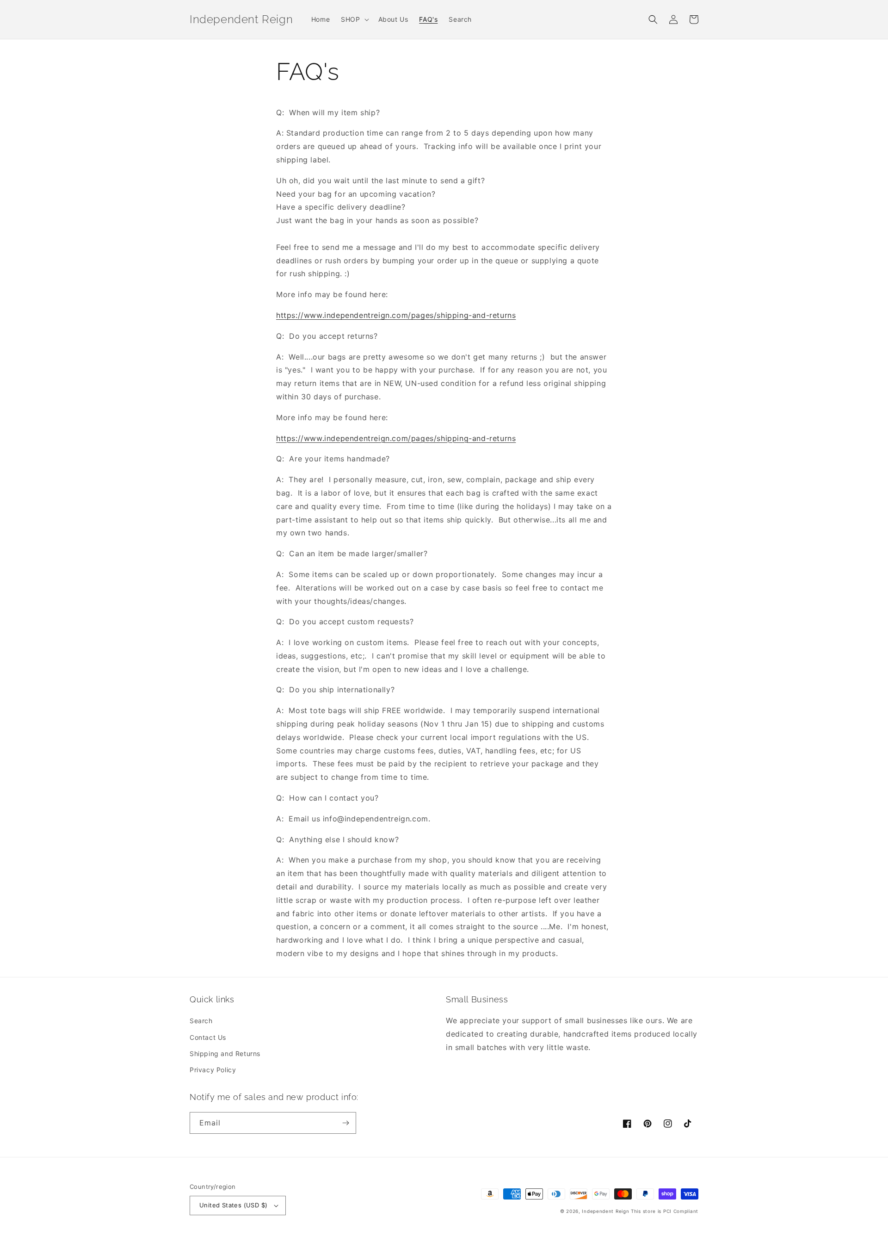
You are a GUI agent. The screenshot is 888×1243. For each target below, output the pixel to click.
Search (201, 1021)
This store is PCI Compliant (664, 1211)
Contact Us (208, 1037)
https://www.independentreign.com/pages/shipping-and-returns (396, 315)
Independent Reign (605, 1211)
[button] (353, 19)
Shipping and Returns (225, 1053)
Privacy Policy (213, 1070)
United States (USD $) (233, 1205)
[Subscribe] (345, 1123)
